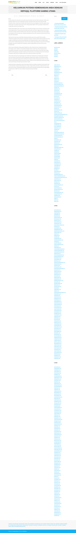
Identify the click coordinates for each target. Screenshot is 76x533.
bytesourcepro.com (57, 440)
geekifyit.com (56, 245)
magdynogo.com (57, 358)
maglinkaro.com (57, 437)
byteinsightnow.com (57, 343)
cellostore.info (56, 236)
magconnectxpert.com (58, 419)
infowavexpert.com (57, 320)
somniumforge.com (57, 259)
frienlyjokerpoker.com (58, 105)
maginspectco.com (57, 356)
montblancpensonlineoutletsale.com (60, 114)
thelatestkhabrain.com (58, 229)
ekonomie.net (56, 186)
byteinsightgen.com (57, 331)
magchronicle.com (57, 296)
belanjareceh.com (57, 220)
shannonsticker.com (57, 221)
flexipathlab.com (57, 491)
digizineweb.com (57, 398)
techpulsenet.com (57, 422)
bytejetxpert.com (57, 355)
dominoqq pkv (32, 523)
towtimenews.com (57, 253)
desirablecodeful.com (58, 283)
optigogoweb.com (57, 512)
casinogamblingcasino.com (59, 251)
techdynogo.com (57, 295)
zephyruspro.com (57, 467)
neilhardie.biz (56, 151)
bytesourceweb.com (57, 341)
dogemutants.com (57, 274)
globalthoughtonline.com (58, 239)
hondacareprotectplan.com (59, 250)
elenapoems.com (57, 269)
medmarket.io (56, 287)
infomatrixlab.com (57, 443)
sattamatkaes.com (57, 247)
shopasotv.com (57, 181)
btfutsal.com (56, 75)
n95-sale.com (56, 87)
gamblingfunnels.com (58, 72)
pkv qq (42, 523)
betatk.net (56, 198)
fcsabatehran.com (57, 272)
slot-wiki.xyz (56, 169)
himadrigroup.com (57, 100)
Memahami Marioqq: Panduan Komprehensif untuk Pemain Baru (60, 31)
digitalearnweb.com (57, 211)
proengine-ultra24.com (58, 135)
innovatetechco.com (57, 314)
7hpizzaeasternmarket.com (59, 132)
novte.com (56, 130)
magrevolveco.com (57, 346)
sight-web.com (56, 99)
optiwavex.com (57, 500)
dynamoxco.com (57, 482)
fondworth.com (57, 226)
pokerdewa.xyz (57, 168)
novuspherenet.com (57, 497)
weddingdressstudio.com (58, 147)
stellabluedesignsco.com (58, 280)
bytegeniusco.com (57, 322)
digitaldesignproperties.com (59, 230)
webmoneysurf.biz (57, 153)
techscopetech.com (57, 431)
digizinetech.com (57, 332)
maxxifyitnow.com (57, 464)
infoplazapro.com (57, 317)
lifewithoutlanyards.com (58, 136)
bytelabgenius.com (57, 313)
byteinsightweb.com (57, 301)
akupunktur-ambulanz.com (59, 117)
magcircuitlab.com (57, 413)
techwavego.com (57, 428)
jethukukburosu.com (58, 257)
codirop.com (56, 76)
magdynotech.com (57, 455)
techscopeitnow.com (58, 352)
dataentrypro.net (57, 215)
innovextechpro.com (58, 307)
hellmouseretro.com (57, 271)
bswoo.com (56, 201)
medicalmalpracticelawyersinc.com (60, 177)
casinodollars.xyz (57, 165)
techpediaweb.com (57, 311)
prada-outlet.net (57, 64)
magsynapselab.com (58, 304)
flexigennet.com (57, 284)
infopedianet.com (57, 452)
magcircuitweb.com (57, 308)
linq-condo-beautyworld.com (59, 120)
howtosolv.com (57, 142)
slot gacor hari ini (57, 53)
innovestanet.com (57, 473)
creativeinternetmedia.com (59, 85)
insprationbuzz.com (57, 223)
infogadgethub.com (57, 368)
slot (28, 523)
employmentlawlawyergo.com (59, 175)
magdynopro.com (57, 316)
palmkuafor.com (57, 214)
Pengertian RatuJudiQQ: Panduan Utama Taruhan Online (60, 24)
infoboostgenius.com (58, 326)
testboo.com (56, 145)
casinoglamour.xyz (57, 163)
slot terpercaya (37, 523)
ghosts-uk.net (56, 78)
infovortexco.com (57, 425)
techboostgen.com (57, 371)
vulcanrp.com (56, 111)
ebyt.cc (55, 121)
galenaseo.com (57, 172)
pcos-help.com (57, 73)
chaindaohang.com (57, 123)
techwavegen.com (57, 328)
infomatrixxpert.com (57, 401)
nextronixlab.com (57, 470)
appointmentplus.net (58, 187)
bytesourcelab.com (57, 461)
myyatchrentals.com (57, 242)
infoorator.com (56, 129)
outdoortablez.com (57, 289)
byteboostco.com (57, 416)
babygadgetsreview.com (58, 115)
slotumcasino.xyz (57, 162)
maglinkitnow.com (57, 299)
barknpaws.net (57, 235)
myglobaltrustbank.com (58, 174)
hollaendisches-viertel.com (59, 133)
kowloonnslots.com (57, 106)
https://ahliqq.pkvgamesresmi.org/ (19, 526)
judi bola (44, 523)
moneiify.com (56, 241)
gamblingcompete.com (58, 82)
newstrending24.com (58, 193)
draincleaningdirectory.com (59, 254)
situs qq (26, 523)
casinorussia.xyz (57, 160)
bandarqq (56, 48)
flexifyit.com (56, 476)
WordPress (25, 531)
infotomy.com (56, 290)
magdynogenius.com (58, 302)
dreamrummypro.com (58, 217)
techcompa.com (57, 97)
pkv (54, 523)
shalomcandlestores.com (58, 244)
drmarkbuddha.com (57, 124)
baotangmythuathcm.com (58, 256)
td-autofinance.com (57, 103)
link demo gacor (57, 47)
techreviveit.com (57, 319)
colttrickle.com (56, 67)
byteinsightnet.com (57, 395)
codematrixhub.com (57, 323)
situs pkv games (15, 523)
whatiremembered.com (58, 118)
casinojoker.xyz (57, 166)
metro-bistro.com (57, 141)
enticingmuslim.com (57, 266)
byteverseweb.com (57, 446)
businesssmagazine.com (58, 84)
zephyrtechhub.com (57, 503)
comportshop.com (57, 178)
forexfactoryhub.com (58, 94)
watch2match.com (57, 171)
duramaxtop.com (57, 275)
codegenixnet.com (57, 340)
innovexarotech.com (58, 347)
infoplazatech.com (57, 383)
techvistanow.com (57, 404)
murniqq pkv (62, 523)
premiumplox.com (57, 148)
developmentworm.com (58, 189)
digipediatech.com (57, 298)
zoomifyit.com (56, 515)
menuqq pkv (11, 523)
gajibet (13, 526)
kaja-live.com (56, 96)
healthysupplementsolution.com (60, 292)
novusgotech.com (57, 479)
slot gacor (48, 523)
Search (55, 16)
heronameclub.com (57, 286)
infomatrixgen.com (57, 334)
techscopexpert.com (57, 310)
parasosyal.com (57, 265)
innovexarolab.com (57, 335)
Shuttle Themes (15, 531)
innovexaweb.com (57, 485)
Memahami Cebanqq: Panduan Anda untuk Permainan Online (60, 38)
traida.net (56, 138)
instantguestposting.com (58, 184)
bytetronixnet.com (57, 353)
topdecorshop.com (57, 180)
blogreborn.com (57, 88)
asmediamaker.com (57, 238)
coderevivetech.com (57, 344)
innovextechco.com (57, 410)
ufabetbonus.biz (57, 195)
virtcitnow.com (56, 90)
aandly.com (56, 199)
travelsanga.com (57, 183)
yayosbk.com (56, 150)
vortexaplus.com (57, 494)
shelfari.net (56, 159)
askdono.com (56, 79)
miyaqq (10, 526)
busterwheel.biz (57, 157)
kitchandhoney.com (57, 139)
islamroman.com (57, 102)
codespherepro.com (57, 338)
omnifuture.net (56, 70)
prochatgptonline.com (58, 93)
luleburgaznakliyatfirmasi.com (59, 262)
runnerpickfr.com (57, 69)
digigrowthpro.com (57, 66)
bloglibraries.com (57, 260)
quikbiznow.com (57, 509)
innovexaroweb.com (58, 434)
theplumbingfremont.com (58, 192)
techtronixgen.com (57, 305)
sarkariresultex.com (57, 232)
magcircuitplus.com (57, 350)
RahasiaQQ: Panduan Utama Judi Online (60, 34)
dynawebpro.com (57, 488)
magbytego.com (57, 389)
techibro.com (56, 108)
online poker (56, 51)
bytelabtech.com (57, 374)
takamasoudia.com (57, 277)
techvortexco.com (57, 380)
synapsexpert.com (57, 506)
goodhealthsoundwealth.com (59, 268)
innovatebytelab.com (58, 386)
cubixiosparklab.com (58, 407)
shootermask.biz (57, 156)
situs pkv (52, 523)
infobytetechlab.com (57, 337)
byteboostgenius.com (58, 449)
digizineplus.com (57, 458)
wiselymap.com (57, 91)
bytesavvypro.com (57, 329)
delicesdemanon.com (58, 144)
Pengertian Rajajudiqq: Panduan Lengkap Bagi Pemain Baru (60, 27)
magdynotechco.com (58, 377)
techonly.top (56, 81)
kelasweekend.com (57, 196)
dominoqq (56, 54)
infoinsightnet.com (57, 392)
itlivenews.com (57, 190)
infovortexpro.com (57, 349)
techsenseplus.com (57, 325)
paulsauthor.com (57, 281)
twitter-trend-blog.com (58, 112)
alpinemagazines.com (58, 109)
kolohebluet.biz (57, 154)
